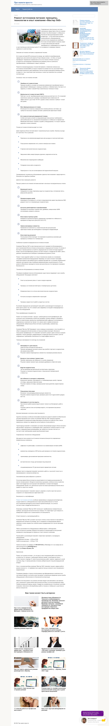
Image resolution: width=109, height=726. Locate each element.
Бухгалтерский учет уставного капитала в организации (81, 59)
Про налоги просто (23, 2)
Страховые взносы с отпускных (82, 64)
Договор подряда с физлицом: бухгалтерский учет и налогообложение (87, 53)
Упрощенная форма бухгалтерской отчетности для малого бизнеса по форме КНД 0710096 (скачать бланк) (87, 71)
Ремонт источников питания (24, 500)
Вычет (81, 55)
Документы (82, 26)
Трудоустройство (27, 9)
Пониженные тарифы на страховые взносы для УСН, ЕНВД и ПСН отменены (86, 45)
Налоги (17, 9)
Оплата (81, 40)
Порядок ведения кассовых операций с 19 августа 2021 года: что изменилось (86, 22)
